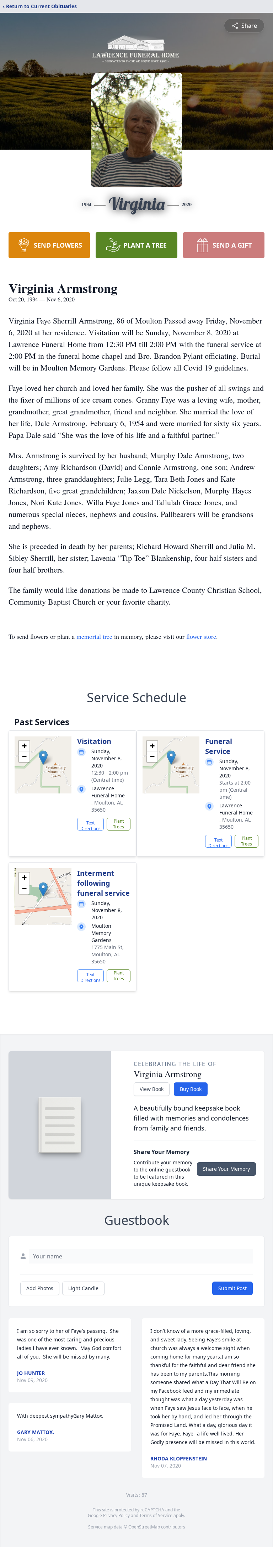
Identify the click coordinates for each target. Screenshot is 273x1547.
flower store (201, 636)
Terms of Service (155, 1515)
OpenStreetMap (144, 1527)
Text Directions (90, 825)
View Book (152, 1089)
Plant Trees (118, 824)
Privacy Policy (116, 1515)
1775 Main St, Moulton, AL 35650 (107, 954)
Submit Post (232, 1288)
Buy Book (191, 1089)
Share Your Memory (226, 1168)
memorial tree (94, 636)
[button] (43, 757)
